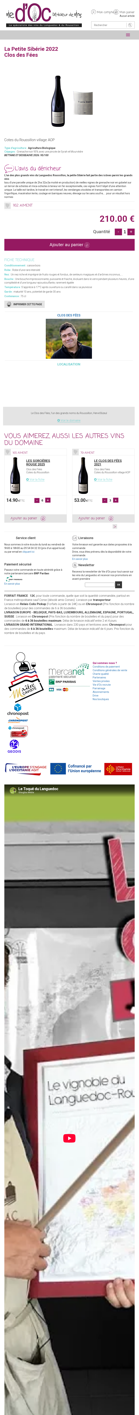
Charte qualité (101, 673)
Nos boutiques (101, 699)
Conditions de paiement (106, 666)
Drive (95, 695)
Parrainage (99, 688)
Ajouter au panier (67, 244)
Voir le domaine (70, 420)
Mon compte (105, 12)
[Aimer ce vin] (7, 206)
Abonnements (101, 692)
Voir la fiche (37, 479)
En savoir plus (80, 559)
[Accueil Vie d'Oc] (44, 15)
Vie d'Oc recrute (102, 684)
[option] (35, 486)
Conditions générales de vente (110, 670)
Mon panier (127, 12)
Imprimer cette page (27, 304)
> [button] (114, 526)
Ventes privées (101, 681)
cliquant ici (28, 551)
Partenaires (99, 677)
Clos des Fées (69, 315)
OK (118, 585)
